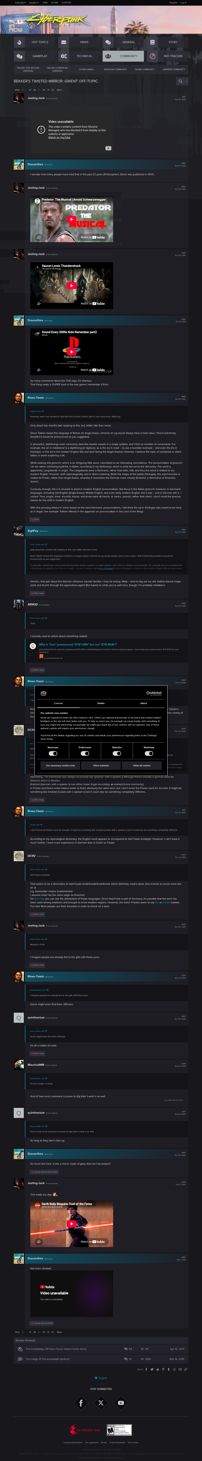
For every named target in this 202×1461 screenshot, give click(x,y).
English (102, 1378)
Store (54, 2)
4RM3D (33, 604)
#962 (180, 164)
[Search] (180, 81)
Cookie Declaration (117, 1442)
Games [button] (33, 2)
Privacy (104, 1442)
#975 (180, 1017)
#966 (180, 398)
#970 (180, 730)
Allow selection (101, 765)
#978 (180, 1154)
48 (35, 90)
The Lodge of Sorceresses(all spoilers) (47, 1359)
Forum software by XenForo (101, 1458)
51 (48, 90)
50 (44, 90)
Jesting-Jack (36, 98)
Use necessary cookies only (60, 765)
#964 (180, 254)
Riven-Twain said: (37, 544)
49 (39, 90)
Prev (18, 90)
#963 (180, 188)
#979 (181, 1183)
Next (59, 90)
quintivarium (36, 1017)
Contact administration (73, 1442)
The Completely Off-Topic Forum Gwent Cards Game (56, 1349)
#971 (180, 811)
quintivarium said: (37, 1078)
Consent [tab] (58, 703)
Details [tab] (101, 703)
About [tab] (143, 703)
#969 (181, 681)
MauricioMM (36, 1065)
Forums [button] (19, 2)
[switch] (85, 753)
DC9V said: (35, 825)
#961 (180, 98)
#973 (180, 925)
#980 (181, 1258)
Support (67, 2)
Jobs (45, 2)
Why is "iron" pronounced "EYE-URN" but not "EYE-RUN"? (78, 644)
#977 (180, 1113)
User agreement (91, 1442)
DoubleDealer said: (38, 990)
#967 (180, 531)
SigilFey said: (35, 411)
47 (30, 90)
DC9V (32, 730)
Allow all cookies (142, 765)
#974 (180, 976)
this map (39, 898)
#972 (180, 856)
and (46, 1172)
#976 (180, 1065)
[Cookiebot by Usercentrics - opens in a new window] (149, 693)
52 (53, 90)
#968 (180, 604)
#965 (181, 320)
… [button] (26, 90)
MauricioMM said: (37, 1126)
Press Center (133, 1442)
